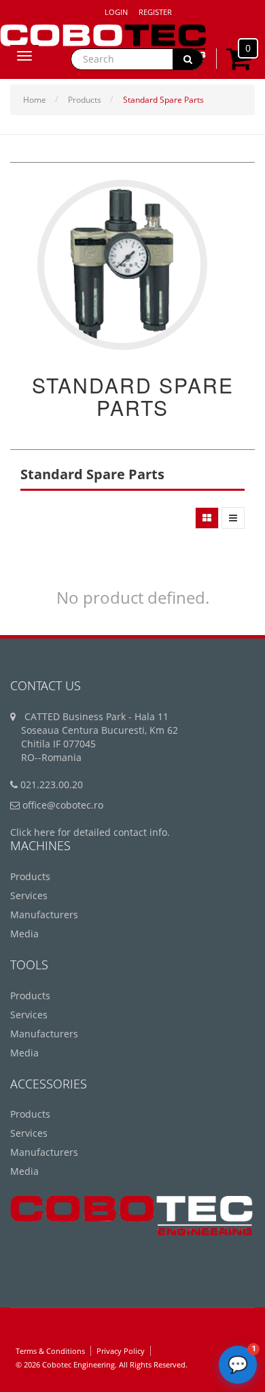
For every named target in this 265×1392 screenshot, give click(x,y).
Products (84, 100)
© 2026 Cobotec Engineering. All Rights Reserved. (102, 1364)
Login (116, 12)
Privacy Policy (120, 1351)
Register (155, 12)
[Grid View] (207, 518)
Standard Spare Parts (163, 100)
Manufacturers (44, 914)
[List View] (233, 518)
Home (34, 100)
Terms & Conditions (50, 1351)
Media (24, 933)
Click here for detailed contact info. (90, 832)
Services (29, 895)
